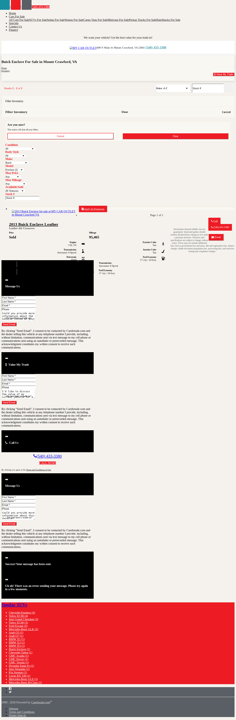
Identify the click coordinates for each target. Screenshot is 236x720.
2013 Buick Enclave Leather (33, 224)
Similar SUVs (14, 604)
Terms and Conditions (21, 712)
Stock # (10, 194)
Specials (13, 23)
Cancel (226, 112)
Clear (125, 111)
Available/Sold (14, 187)
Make (9, 158)
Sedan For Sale (56, 19)
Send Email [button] (9, 324)
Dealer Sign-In (17, 715)
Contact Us (15, 26)
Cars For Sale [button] (17, 16)
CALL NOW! (47, 463)
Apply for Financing (94, 209)
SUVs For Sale (38, 19)
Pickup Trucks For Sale (142, 19)
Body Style (12, 151)
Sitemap (13, 708)
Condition (11, 144)
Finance (13, 29)
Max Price (11, 173)
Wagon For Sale (74, 19)
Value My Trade (224, 74)
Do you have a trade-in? (18, 318)
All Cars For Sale (19, 19)
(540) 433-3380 (40, 6)
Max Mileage (13, 180)
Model (9, 165)
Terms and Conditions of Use (38, 470)
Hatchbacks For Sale (168, 19)
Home (12, 13)
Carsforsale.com (40, 702)
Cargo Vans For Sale (95, 19)
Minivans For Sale (118, 19)
